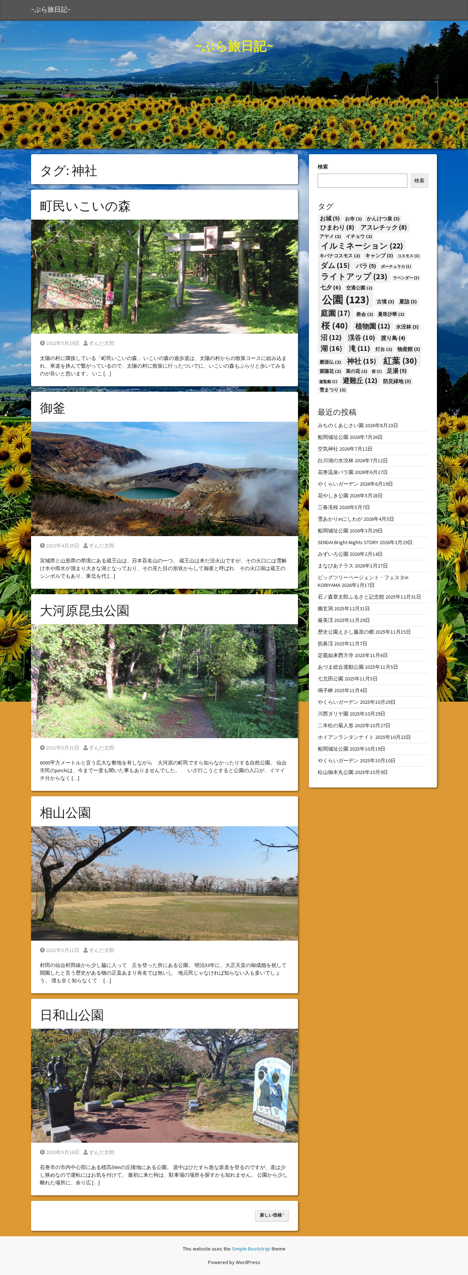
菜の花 (356, 371)
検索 (323, 166)
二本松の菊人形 (336, 725)
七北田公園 (330, 678)
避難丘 (360, 380)
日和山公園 (72, 1015)
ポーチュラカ (396, 266)
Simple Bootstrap (251, 1248)
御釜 (52, 408)
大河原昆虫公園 (84, 611)
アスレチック (384, 227)
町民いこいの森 (85, 206)
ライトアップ (354, 276)
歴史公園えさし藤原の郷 (346, 632)
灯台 (383, 349)
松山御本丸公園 (336, 772)
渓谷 (361, 337)
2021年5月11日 (62, 950)
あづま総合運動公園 (341, 667)
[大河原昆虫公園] (164, 681)
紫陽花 (330, 371)
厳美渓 (325, 620)
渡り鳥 (393, 337)
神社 (361, 360)
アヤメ (330, 236)
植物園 (372, 326)
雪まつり (333, 389)
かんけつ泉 (383, 218)
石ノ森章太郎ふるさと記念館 (351, 596)
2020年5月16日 (62, 1152)
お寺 (353, 218)
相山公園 (65, 813)
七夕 (330, 287)
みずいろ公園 (333, 554)
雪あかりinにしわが (340, 519)
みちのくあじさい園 (341, 425)
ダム (335, 265)
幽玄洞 (325, 608)
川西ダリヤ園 (333, 713)
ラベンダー (406, 278)
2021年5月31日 (62, 747)
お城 (330, 218)
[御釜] (164, 478)
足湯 (397, 370)
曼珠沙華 (391, 314)
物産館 (408, 349)
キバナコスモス (340, 255)
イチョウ (359, 236)
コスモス (408, 256)
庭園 (335, 313)
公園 (345, 299)
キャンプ (379, 255)
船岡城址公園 (333, 437)
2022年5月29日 (62, 343)
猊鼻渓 (325, 643)
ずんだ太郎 (101, 343)
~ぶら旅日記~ (51, 9)
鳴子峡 (325, 690)
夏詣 (408, 301)
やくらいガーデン (338, 484)
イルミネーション (362, 246)
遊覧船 (328, 381)
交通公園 (359, 288)
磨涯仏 (330, 362)
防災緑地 (397, 381)
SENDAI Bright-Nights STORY (348, 542)
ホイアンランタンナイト (346, 737)
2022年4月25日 (62, 545)
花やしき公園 (333, 495)
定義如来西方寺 (336, 655)
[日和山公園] (164, 1085)
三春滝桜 (328, 507)
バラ (366, 265)
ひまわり (337, 227)
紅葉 (400, 360)
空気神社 (328, 448)
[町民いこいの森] (164, 276)
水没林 (407, 326)
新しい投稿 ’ (272, 1215)
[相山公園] (164, 883)
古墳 (385, 301)
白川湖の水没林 (336, 460)
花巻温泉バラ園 (336, 472)
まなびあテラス (336, 565)
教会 (364, 314)
